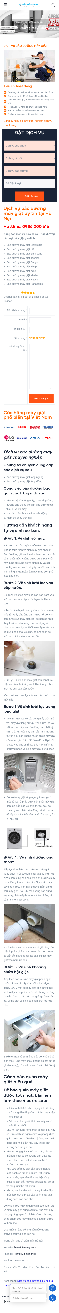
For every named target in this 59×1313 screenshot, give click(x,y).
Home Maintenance (25, 1253)
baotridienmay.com (25, 1247)
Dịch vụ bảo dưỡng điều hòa (33, 1280)
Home (19, 22)
